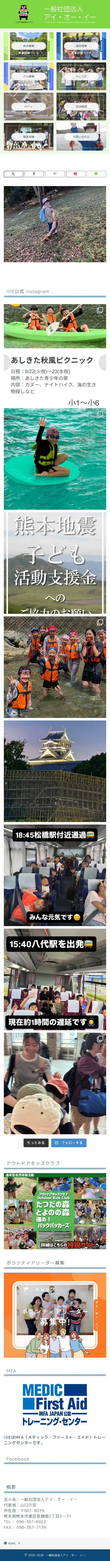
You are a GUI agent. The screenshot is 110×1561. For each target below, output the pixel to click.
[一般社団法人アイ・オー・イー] (55, 23)
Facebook (17, 1458)
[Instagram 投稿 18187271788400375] (55, 875)
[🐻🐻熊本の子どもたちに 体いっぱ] (55, 563)
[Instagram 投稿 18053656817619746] (55, 979)
